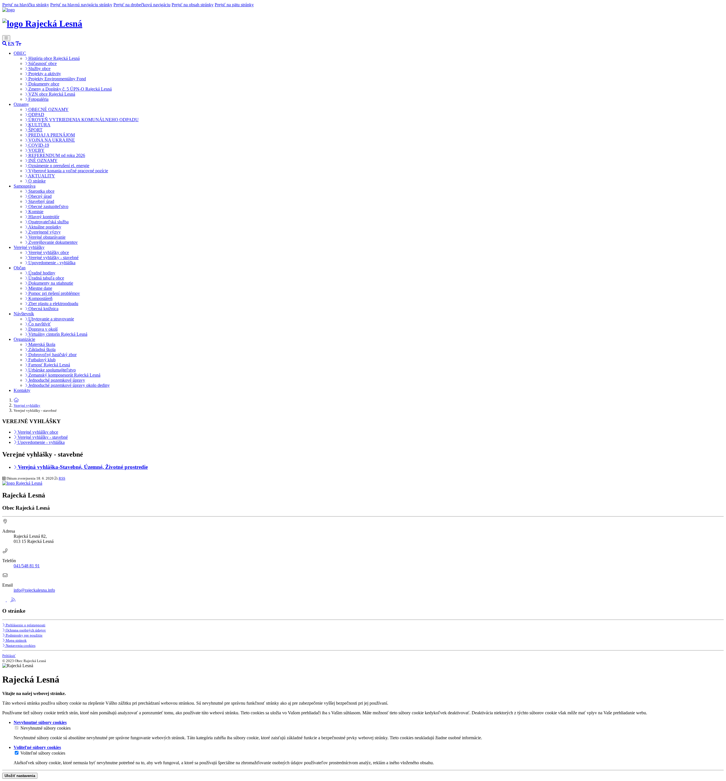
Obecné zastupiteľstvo (47, 206)
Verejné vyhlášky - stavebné (53, 257)
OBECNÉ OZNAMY (48, 109)
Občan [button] (20, 267)
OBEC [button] (20, 53)
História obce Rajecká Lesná (53, 58)
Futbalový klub (41, 359)
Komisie (35, 211)
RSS (62, 478)
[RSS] (13, 599)
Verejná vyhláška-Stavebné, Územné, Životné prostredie (82, 467)
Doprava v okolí (42, 329)
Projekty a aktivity (44, 73)
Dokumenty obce (43, 83)
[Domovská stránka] (8, 9)
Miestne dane (39, 288)
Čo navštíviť (39, 324)
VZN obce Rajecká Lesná (51, 94)
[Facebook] (4, 599)
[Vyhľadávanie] (4, 43)
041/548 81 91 (27, 565)
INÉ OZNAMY (42, 160)
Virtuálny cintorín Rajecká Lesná (57, 334)
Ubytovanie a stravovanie (50, 318)
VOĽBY (36, 150)
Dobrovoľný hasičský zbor (52, 354)
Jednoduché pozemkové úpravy (56, 380)
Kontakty (22, 390)
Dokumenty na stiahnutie (50, 283)
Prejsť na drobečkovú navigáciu (141, 4)
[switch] (16, 728)
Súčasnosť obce (42, 63)
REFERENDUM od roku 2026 (56, 155)
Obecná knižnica (42, 308)
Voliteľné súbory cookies (42, 753)
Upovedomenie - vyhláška (51, 262)
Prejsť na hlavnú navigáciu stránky (81, 4)
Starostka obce (40, 191)
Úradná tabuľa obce (45, 278)
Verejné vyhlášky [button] (29, 247)
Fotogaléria (37, 99)
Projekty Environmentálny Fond (56, 78)
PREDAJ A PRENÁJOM (51, 135)
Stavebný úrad (40, 201)
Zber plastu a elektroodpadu (52, 303)
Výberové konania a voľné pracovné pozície (67, 170)
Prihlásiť (9, 656)
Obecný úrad (39, 196)
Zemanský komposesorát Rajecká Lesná (63, 375)
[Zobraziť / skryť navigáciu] (6, 38)
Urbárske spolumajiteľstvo (51, 370)
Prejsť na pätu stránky (234, 4)
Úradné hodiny (41, 272)
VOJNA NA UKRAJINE (51, 140)
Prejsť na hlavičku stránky (25, 4)
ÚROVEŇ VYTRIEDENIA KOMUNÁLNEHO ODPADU (83, 119)
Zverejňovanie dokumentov (52, 242)
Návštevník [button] (24, 313)
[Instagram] (9, 599)
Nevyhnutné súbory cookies (45, 728)
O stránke (36, 181)
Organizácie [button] (24, 339)
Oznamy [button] (21, 104)
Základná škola (41, 349)
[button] (11, 43)
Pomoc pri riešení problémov (53, 293)
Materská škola (41, 344)
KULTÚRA (38, 124)
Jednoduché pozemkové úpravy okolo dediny (68, 385)
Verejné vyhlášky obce (48, 252)
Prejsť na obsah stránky (193, 4)
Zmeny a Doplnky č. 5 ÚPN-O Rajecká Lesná (69, 89)
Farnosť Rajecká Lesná (48, 364)
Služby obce (38, 68)
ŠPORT (35, 129)
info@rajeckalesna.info (34, 590)
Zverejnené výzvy (44, 232)
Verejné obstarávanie (46, 237)
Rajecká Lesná (52, 23)
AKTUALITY (41, 175)
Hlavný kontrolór (43, 216)
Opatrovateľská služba (48, 221)
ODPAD (35, 114)
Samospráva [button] (24, 186)
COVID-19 (38, 145)
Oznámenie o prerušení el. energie (58, 165)
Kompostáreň (39, 298)
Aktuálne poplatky (44, 226)
